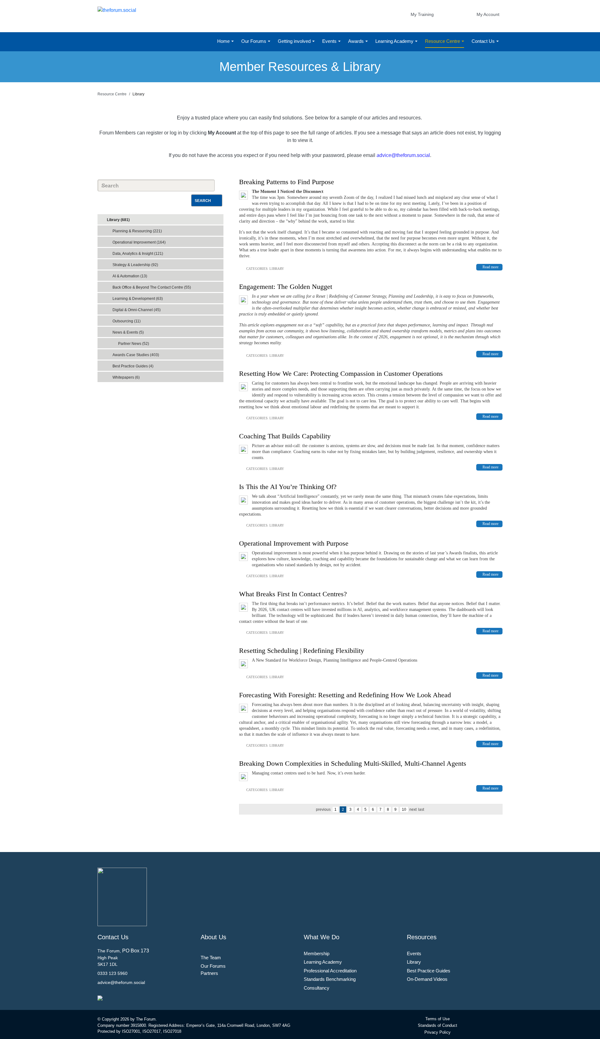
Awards (356, 41)
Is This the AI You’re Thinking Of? (288, 487)
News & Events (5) (128, 332)
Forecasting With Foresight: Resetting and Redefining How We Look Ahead (345, 695)
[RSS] (220, 218)
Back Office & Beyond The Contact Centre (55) (151, 287)
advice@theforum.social (403, 155)
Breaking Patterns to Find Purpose (286, 182)
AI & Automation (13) (129, 276)
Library (276, 268)
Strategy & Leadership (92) (135, 265)
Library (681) (118, 220)
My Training (422, 14)
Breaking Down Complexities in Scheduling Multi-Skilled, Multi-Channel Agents (352, 763)
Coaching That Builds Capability (285, 436)
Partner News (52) (133, 343)
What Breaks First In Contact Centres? (293, 594)
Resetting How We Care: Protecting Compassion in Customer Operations (341, 373)
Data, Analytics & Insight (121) (137, 253)
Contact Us (484, 41)
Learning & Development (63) (137, 298)
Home (224, 41)
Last (421, 809)
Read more (490, 267)
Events (330, 41)
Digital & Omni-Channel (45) (136, 310)
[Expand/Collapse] (214, 218)
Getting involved (295, 41)
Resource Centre (443, 41)
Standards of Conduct (437, 1025)
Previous (323, 809)
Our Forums (254, 41)
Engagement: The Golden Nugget (285, 286)
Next (413, 809)
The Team (211, 957)
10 (404, 809)
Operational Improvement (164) (139, 242)
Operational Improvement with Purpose (293, 543)
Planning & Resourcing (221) (137, 231)
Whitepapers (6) (126, 377)
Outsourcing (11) (126, 321)
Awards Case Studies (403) (135, 355)
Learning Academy (395, 41)
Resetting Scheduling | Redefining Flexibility (301, 650)
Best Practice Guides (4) (132, 366)
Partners (209, 973)
